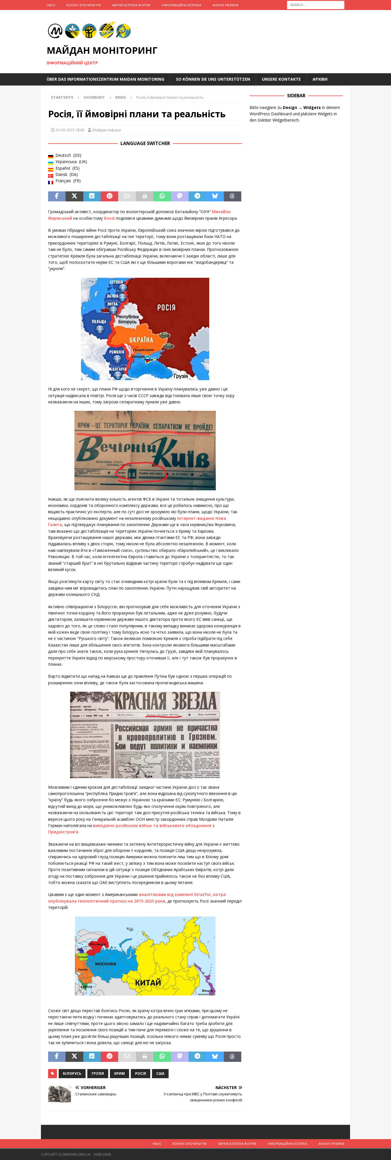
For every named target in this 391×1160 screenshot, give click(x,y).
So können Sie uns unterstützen (213, 79)
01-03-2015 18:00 (70, 129)
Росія (140, 1073)
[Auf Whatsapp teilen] (162, 196)
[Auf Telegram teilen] (197, 196)
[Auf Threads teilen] (232, 196)
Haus (51, 5)
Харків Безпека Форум (131, 5)
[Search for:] (315, 4)
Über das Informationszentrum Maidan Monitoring (105, 79)
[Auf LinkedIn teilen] (92, 196)
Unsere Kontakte (281, 79)
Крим (119, 1073)
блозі (110, 218)
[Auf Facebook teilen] (57, 196)
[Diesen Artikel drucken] (144, 196)
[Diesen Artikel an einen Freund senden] (127, 196)
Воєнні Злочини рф (83, 5)
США (160, 1073)
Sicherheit (94, 97)
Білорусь (72, 1073)
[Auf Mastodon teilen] (180, 196)
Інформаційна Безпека (181, 5)
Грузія (98, 1073)
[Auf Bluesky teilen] (215, 196)
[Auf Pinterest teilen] (109, 196)
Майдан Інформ (106, 129)
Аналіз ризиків (225, 5)
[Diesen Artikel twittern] (74, 196)
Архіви (320, 79)
